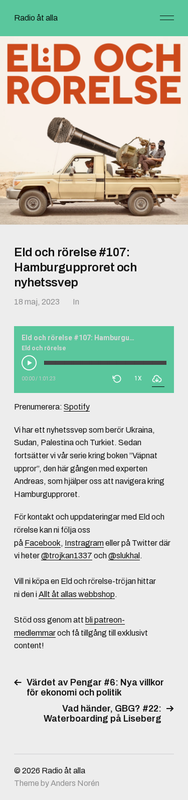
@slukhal (124, 555)
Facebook (43, 543)
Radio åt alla (36, 18)
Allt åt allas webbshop (77, 594)
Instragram (84, 543)
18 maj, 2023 (37, 301)
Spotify (77, 407)
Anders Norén (75, 783)
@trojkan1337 (66, 555)
